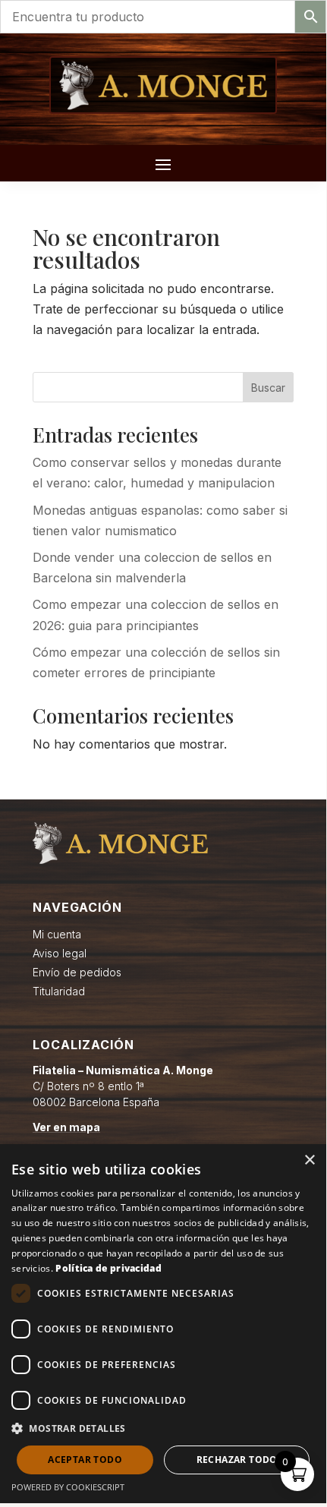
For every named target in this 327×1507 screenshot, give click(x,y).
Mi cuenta (57, 934)
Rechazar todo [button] (237, 1459)
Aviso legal (59, 953)
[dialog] (163, 1323)
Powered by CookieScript (67, 1487)
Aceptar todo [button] (85, 1459)
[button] (163, 1428)
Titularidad (59, 991)
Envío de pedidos (77, 972)
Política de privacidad (108, 1268)
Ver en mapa (66, 1127)
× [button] (309, 1160)
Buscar (268, 387)
